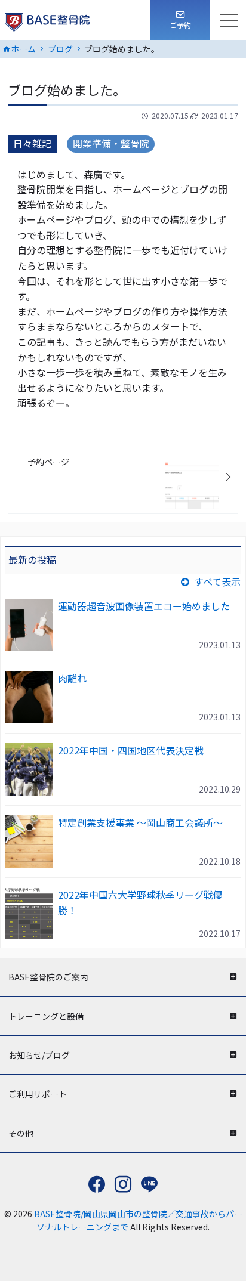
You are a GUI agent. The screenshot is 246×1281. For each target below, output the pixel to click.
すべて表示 (217, 581)
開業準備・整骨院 (111, 143)
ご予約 (180, 25)
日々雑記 (32, 143)
